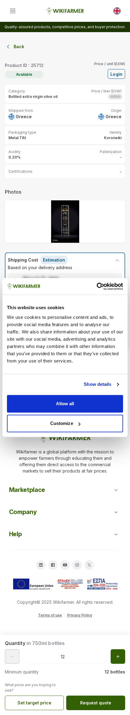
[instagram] (77, 565)
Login (116, 74)
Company (23, 512)
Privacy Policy (79, 615)
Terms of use (50, 615)
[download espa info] (65, 584)
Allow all (65, 403)
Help (15, 534)
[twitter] (89, 565)
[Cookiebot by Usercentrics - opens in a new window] (96, 286)
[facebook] (53, 565)
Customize (61, 423)
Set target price (34, 702)
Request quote (95, 702)
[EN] (117, 11)
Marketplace (27, 489)
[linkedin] (41, 565)
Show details (97, 384)
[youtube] (65, 565)
